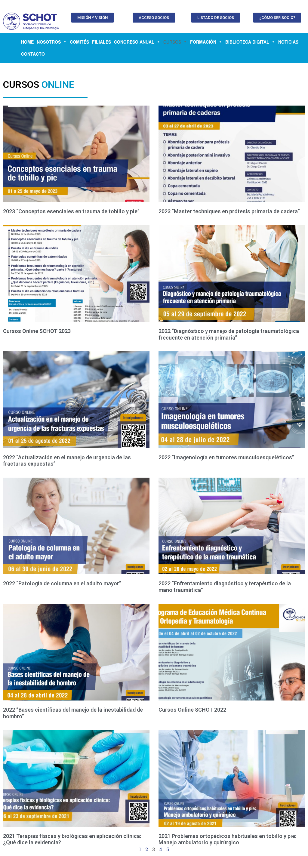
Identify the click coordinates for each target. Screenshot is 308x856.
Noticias (288, 42)
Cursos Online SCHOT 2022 (192, 710)
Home (27, 42)
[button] (92, 18)
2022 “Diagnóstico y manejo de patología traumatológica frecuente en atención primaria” (229, 334)
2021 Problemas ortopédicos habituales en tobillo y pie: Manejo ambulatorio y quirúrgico (227, 839)
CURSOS (172, 42)
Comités (79, 42)
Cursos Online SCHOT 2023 (37, 331)
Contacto (33, 54)
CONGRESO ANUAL (134, 42)
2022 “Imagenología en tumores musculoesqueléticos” (226, 457)
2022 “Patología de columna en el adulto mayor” (62, 583)
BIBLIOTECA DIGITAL (247, 42)
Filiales (101, 42)
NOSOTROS (49, 42)
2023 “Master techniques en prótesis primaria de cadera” (229, 211)
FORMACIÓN (203, 42)
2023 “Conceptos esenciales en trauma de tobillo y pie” (71, 211)
